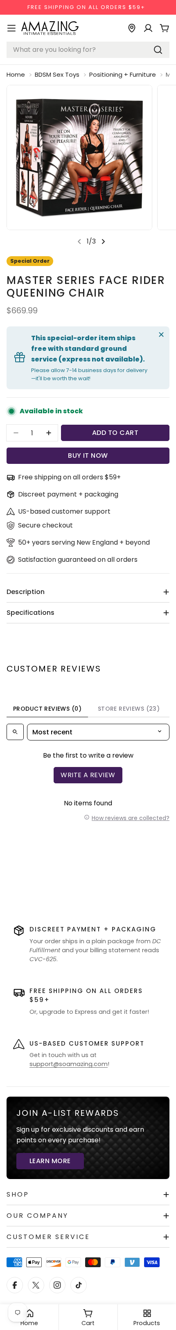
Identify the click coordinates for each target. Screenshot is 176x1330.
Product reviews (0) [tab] (47, 709)
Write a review (88, 775)
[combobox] (88, 50)
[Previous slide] (79, 241)
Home (16, 74)
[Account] (148, 28)
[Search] (158, 50)
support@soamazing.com (68, 1064)
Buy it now (88, 455)
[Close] (161, 334)
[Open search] (15, 732)
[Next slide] (103, 241)
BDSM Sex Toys (57, 74)
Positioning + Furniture (122, 74)
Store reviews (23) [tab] (129, 709)
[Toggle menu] (11, 28)
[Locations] (132, 28)
